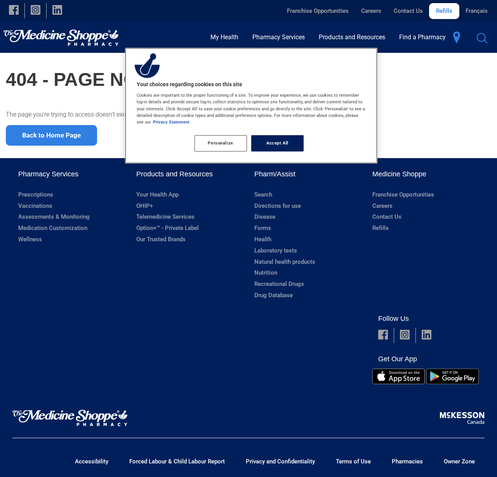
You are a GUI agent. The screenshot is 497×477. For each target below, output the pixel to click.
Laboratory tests (275, 250)
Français (477, 10)
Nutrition (265, 272)
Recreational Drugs (279, 283)
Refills (444, 10)
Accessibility (91, 461)
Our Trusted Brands (161, 239)
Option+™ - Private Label (167, 228)
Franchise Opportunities (318, 10)
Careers (371, 10)
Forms (262, 228)
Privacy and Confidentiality (280, 461)
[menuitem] (227, 37)
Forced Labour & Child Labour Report (177, 461)
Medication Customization (52, 228)
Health (262, 239)
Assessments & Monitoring (54, 216)
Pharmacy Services (48, 174)
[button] (13, 10)
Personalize (220, 143)
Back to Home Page (51, 135)
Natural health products (284, 261)
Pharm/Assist (274, 174)
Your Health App (157, 194)
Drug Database (273, 295)
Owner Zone (459, 461)
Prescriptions (35, 194)
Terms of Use (353, 461)
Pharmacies (407, 461)
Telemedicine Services (165, 216)
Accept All (277, 143)
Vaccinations (35, 205)
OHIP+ (144, 205)
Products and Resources (174, 174)
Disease (264, 216)
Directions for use (277, 205)
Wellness (30, 239)
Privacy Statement (171, 122)
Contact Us (408, 10)
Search (263, 194)
